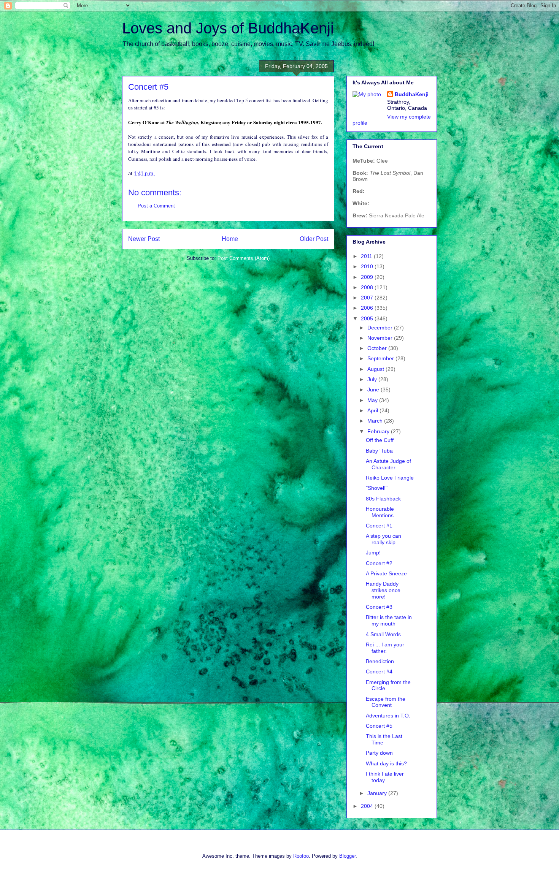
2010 (368, 266)
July (372, 379)
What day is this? (386, 763)
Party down (379, 753)
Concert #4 (379, 671)
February (379, 431)
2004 (368, 806)
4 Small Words (383, 634)
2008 (368, 287)
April (373, 410)
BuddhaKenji (412, 94)
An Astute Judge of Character (388, 464)
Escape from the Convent (385, 702)
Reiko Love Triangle (390, 478)
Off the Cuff (380, 440)
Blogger (347, 856)
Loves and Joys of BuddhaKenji (228, 28)
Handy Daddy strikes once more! (383, 590)
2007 (368, 298)
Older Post (314, 239)
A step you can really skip (383, 539)
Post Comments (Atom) (244, 258)
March (375, 421)
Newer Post (144, 239)
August (376, 369)
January (377, 793)
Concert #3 (379, 607)
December (380, 328)
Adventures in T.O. (388, 716)
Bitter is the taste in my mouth (389, 620)
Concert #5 (379, 726)
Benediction (380, 661)
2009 (368, 277)
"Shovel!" (376, 488)
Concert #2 (379, 563)
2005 (368, 318)
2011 (367, 256)
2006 (368, 308)
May (373, 400)
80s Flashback (383, 499)
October (377, 348)
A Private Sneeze (386, 573)
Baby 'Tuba (379, 451)
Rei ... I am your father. (385, 647)
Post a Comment (156, 206)
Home (230, 239)
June (374, 389)
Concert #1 (379, 526)
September (381, 358)
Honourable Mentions (380, 512)
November (380, 338)
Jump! (373, 553)
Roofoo (301, 856)
